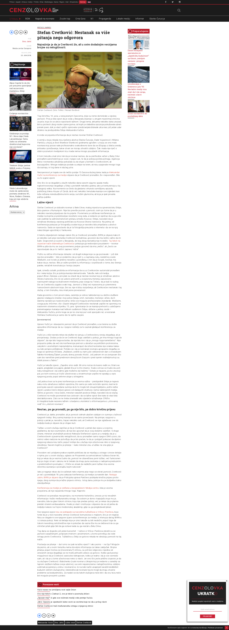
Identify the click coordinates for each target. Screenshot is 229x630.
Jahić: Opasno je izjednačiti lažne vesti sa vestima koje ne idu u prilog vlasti (72, 602)
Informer (139, 18)
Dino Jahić (59, 623)
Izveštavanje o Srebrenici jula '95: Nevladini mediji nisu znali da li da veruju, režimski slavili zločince (137, 91)
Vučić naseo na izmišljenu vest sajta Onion (56, 590)
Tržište (36, 2)
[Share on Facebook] (12, 32)
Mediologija (49, 2)
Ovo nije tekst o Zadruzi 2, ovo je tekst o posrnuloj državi (63, 594)
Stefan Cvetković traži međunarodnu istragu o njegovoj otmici (65, 606)
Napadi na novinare (44, 18)
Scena (56, 2)
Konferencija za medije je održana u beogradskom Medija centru (68, 488)
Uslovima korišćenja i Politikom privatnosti (207, 627)
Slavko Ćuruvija (157, 18)
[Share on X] (16, 32)
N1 (92, 18)
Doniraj (82, 2)
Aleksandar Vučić (45, 623)
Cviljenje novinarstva (19, 113)
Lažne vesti (70, 623)
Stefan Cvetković (84, 623)
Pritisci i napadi (15, 2)
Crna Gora (80, 18)
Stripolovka (74, 2)
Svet (67, 2)
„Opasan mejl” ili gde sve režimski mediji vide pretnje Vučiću (65, 598)
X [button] (226, 627)
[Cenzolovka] (34, 10)
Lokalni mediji (123, 18)
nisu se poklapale (63, 512)
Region (62, 2)
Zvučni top (65, 18)
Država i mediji (27, 2)
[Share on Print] (21, 32)
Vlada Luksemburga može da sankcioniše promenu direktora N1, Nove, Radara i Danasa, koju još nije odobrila (20, 193)
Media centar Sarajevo (22, 48)
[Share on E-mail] (25, 32)
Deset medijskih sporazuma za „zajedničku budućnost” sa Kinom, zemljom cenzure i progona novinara (138, 57)
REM (27, 18)
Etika (41, 2)
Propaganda (105, 18)
